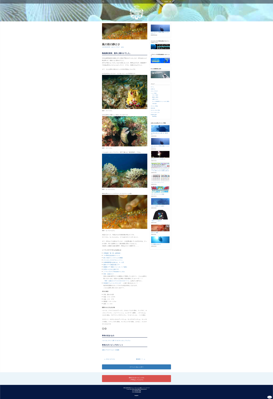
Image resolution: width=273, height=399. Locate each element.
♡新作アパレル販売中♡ (156, 220)
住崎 (103, 350)
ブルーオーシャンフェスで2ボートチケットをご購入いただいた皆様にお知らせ (160, 170)
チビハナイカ (109, 359)
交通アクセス (155, 99)
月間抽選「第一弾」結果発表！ (112, 253)
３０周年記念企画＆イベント (111, 255)
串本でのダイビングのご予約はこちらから (136, 378)
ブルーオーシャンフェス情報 (157, 194)
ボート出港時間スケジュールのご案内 (160, 101)
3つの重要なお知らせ (156, 244)
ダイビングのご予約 (155, 110)
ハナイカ (104, 340)
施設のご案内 (155, 97)
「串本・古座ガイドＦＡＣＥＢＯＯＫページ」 (116, 281)
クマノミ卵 (111, 340)
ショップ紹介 (154, 93)
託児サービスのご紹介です (111, 269)
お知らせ (153, 89)
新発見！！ (140, 359)
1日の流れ (154, 103)
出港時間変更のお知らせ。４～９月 (113, 262)
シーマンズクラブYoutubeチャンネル (114, 271)
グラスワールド (109, 350)
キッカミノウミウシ (125, 340)
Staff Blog (154, 116)
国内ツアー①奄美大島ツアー (111, 264)
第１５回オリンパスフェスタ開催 (113, 258)
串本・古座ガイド (108, 274)
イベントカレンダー (155, 112)
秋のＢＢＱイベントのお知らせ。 (158, 159)
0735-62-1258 (138, 390)
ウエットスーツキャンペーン (157, 182)
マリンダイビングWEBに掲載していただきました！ (160, 146)
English (166, 1)
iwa (123, 47)
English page (154, 114)
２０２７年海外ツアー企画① (157, 206)
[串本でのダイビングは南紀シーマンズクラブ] (136, 12)
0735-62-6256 (138, 392)
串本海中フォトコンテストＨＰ (112, 283)
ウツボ (117, 340)
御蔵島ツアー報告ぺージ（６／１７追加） (115, 267)
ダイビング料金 (154, 106)
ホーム (152, 86)
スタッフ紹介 (155, 95)
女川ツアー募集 (154, 232)
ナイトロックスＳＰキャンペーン (113, 260)
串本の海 (153, 108)
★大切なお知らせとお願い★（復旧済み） (159, 133)
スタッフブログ (116, 47)
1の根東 (117, 350)
